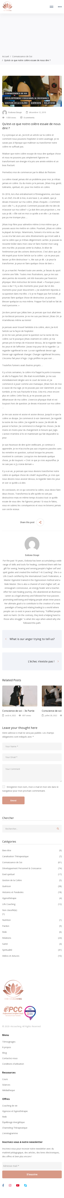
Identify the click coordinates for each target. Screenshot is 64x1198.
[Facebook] (3, 1185)
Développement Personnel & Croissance (27, 98)
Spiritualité (32, 949)
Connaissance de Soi (22, 56)
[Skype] (25, 1185)
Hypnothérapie (32, 898)
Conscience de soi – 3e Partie (18, 710)
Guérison (36, 103)
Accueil (5, 56)
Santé (32, 943)
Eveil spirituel (32, 874)
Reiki (32, 931)
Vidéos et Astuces (32, 955)
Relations (49, 103)
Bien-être (32, 850)
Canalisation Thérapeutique (32, 856)
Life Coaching (32, 904)
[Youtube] (17, 1185)
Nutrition (32, 920)
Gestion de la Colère (16, 103)
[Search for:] (32, 828)
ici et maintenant (30, 433)
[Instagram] (10, 1185)
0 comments (29, 117)
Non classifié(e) (9, 910)
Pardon (32, 926)
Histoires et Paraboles (32, 892)
